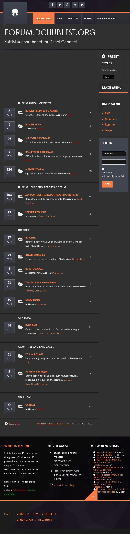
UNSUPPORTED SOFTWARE (39, 152)
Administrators (20, 490)
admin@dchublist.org (64, 485)
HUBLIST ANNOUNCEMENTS (34, 103)
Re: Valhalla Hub (105, 452)
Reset (7, 514)
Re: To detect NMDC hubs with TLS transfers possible (108, 463)
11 (9, 282)
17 (9, 238)
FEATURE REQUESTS (35, 212)
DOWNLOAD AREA (35, 255)
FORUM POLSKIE (34, 354)
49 (9, 300)
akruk (57, 246)
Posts (9, 115)
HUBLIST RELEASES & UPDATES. (41, 110)
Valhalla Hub (103, 457)
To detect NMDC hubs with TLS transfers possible (109, 490)
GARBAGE (30, 404)
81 (9, 325)
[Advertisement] (48, 78)
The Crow (30, 203)
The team (41, 423)
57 (9, 138)
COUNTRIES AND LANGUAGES (36, 347)
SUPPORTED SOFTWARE (37, 138)
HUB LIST (50, 514)
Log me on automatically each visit (113, 174)
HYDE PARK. (31, 325)
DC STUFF (24, 230)
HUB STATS (26, 520)
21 (9, 255)
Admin (71, 115)
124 (9, 169)
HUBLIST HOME (30, 514)
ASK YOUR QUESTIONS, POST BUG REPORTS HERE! (51, 195)
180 (9, 195)
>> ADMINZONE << (34, 169)
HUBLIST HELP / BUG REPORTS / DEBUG (42, 187)
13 (9, 212)
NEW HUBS (45, 520)
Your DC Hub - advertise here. (41, 282)
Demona (59, 273)
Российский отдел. (36, 371)
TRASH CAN (24, 397)
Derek (79, 199)
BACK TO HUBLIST (106, 18)
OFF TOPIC (25, 317)
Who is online (17, 446)
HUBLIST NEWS (33, 124)
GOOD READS (32, 299)
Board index (14, 424)
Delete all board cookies (58, 423)
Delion (45, 384)
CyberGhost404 (33, 384)
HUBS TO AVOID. (34, 268)
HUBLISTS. (30, 237)
